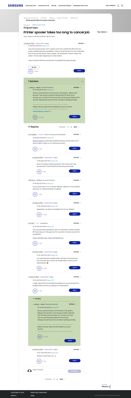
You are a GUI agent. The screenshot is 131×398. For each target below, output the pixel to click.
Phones (51, 18)
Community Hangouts (64, 5)
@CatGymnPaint (38, 141)
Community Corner (43, 5)
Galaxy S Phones (62, 18)
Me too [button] (34, 67)
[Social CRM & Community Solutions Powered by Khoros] (106, 386)
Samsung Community (31, 18)
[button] (81, 43)
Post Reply (74, 371)
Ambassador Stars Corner (80, 5)
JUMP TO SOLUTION (38, 25)
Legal (32, 395)
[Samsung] (15, 5)
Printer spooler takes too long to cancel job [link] (40, 20)
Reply (79, 70)
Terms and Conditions (38, 392)
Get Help (53, 5)
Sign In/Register (110, 5)
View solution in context (41, 111)
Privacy (13, 395)
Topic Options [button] (101, 32)
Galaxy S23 (74, 18)
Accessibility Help (17, 392)
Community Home (30, 5)
